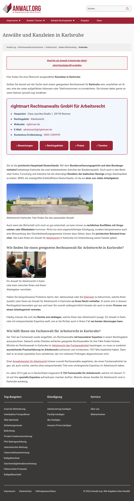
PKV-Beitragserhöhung (15, 441)
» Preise (79, 145)
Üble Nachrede (11, 420)
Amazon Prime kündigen (59, 425)
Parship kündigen (55, 414)
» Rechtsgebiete (54, 145)
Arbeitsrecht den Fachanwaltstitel (70, 345)
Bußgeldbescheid (12, 474)
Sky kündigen (53, 420)
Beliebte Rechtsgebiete (61, 20)
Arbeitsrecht (51, 47)
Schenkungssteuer (13, 425)
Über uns (95, 408)
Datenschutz (25, 491)
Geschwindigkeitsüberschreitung (20, 463)
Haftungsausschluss (45, 491)
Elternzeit (89, 297)
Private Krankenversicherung (18, 436)
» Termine (101, 145)
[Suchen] (127, 8)
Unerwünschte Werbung (15, 447)
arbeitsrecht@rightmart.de (37, 129)
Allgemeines (12, 20)
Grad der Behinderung (15, 408)
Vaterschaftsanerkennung (16, 452)
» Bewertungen (24, 145)
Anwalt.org (11, 47)
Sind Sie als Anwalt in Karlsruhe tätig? (67, 63)
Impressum (9, 491)
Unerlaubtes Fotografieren (17, 414)
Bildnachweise (98, 414)
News (99, 20)
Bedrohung (9, 430)
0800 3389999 (52, 134)
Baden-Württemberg (67, 47)
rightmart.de (33, 124)
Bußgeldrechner (12, 458)
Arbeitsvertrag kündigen (59, 408)
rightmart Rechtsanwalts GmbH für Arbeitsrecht (58, 106)
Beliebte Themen (34, 20)
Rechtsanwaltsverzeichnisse (31, 47)
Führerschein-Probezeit (15, 469)
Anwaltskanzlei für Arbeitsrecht (30, 361)
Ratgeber (85, 20)
